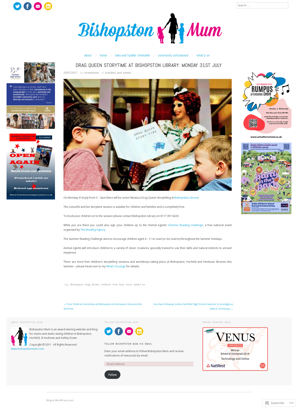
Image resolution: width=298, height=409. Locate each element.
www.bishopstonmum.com (27, 349)
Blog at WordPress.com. (60, 400)
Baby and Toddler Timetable (132, 55)
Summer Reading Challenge (185, 225)
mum (129, 284)
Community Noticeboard (173, 55)
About (88, 55)
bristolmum (91, 73)
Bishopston (76, 284)
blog (87, 284)
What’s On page (116, 266)
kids (121, 284)
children (106, 284)
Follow (112, 375)
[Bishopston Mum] (149, 31)
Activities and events (118, 73)
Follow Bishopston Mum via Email (128, 344)
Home (103, 55)
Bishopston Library (186, 197)
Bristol (95, 284)
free (115, 284)
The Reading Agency (92, 230)
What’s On (203, 55)
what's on (139, 284)
